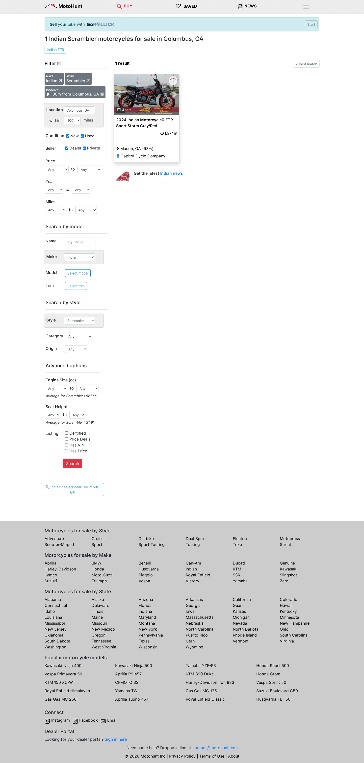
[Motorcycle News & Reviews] (239, 5)
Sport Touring (152, 544)
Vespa (144, 580)
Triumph (99, 580)
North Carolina (199, 629)
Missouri (99, 623)
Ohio (284, 629)
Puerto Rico (197, 635)
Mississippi (55, 623)
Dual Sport (196, 538)
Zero (284, 580)
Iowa (190, 611)
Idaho (50, 611)
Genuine (287, 563)
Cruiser (98, 538)
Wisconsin (148, 646)
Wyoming (194, 646)
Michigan (241, 617)
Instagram (60, 720)
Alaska (98, 599)
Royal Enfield (198, 574)
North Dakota (246, 629)
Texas (144, 641)
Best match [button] (307, 64)
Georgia (193, 605)
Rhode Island (245, 635)
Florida (145, 605)
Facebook (88, 720)
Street (285, 544)
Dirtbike (146, 538)
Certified (77, 433)
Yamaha (240, 580)
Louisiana (53, 617)
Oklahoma (54, 635)
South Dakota (57, 641)
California (242, 599)
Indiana (145, 611)
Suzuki (51, 580)
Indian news (171, 173)
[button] (119, 94)
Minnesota (289, 617)
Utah (190, 641)
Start (311, 24)
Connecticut (56, 605)
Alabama (53, 599)
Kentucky (288, 611)
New (74, 135)
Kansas (239, 611)
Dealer (75, 148)
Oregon (98, 635)
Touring (193, 544)
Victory (192, 580)
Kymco (51, 574)
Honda (98, 568)
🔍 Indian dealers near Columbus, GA (72, 489)
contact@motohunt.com (215, 747)
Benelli (145, 563)
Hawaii (286, 605)
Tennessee (101, 641)
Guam (238, 605)
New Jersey (56, 629)
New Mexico (103, 629)
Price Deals (79, 439)
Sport (97, 544)
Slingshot (288, 574)
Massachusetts (199, 617)
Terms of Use (211, 756)
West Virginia (104, 646)
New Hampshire (295, 623)
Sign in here (116, 739)
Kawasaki (288, 568)
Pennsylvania (151, 635)
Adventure (54, 538)
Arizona (146, 599)
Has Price (78, 450)
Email (112, 720)
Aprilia (50, 563)
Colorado (288, 599)
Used (90, 135)
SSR (236, 574)
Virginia (287, 641)
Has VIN (76, 445)
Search (72, 463)
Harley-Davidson (60, 568)
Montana (147, 623)
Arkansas (194, 599)
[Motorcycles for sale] (119, 5)
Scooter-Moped (59, 544)
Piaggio (146, 574)
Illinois (97, 611)
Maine (97, 617)
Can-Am (193, 563)
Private (93, 148)
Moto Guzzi (102, 574)
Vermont (241, 641)
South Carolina (294, 635)
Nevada (240, 623)
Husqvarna (149, 568)
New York (148, 629)
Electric (240, 538)
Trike (237, 544)
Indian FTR (55, 50)
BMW (96, 563)
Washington (55, 646)
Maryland (147, 617)
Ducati (239, 563)
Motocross (290, 538)
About (233, 756)
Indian (191, 568)
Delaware (100, 605)
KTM (237, 568)
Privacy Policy (182, 756)
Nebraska (195, 623)
